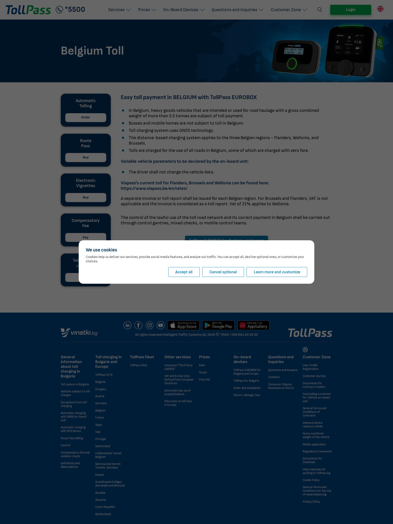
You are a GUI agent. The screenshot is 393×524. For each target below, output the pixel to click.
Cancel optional (223, 272)
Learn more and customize (277, 272)
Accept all (183, 272)
